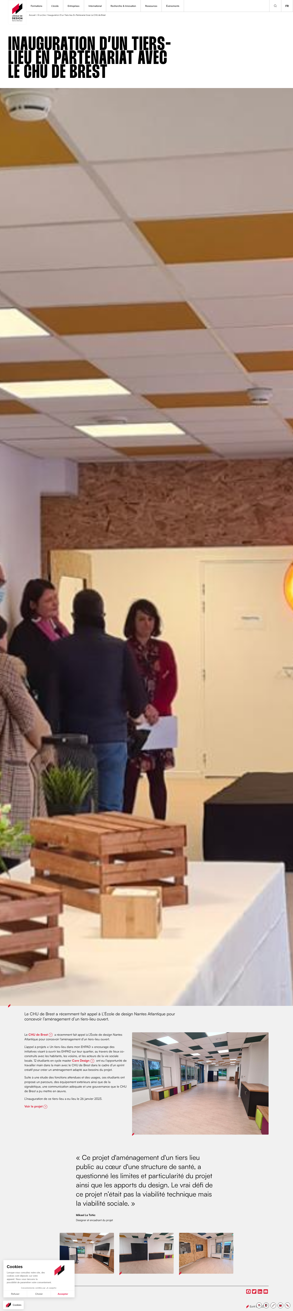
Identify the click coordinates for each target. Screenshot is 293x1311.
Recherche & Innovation (123, 5)
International (95, 5)
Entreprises (73, 5)
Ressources (151, 5)
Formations (36, 5)
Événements (172, 5)
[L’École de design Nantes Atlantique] (17, 12)
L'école (55, 5)
